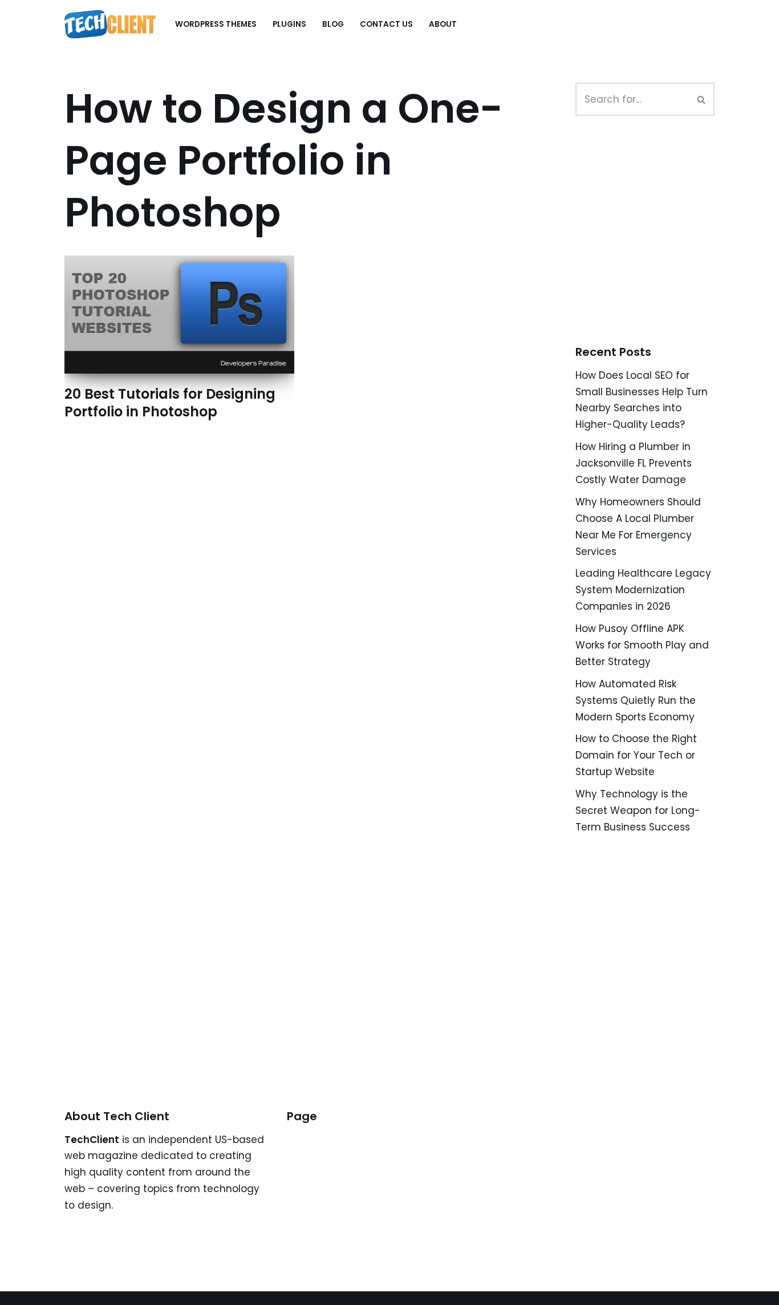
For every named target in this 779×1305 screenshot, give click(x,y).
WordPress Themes (216, 24)
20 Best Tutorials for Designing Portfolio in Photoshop (169, 402)
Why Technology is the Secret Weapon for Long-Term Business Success (637, 810)
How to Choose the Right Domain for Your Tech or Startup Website (636, 755)
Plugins (289, 24)
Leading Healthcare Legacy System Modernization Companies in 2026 (643, 589)
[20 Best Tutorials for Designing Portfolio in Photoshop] (179, 315)
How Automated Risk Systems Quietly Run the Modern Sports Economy (635, 700)
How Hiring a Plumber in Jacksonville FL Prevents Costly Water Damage (633, 463)
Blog (333, 24)
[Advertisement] (660, 243)
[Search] (702, 99)
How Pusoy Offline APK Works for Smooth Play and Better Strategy (642, 645)
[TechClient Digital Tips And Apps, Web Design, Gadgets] (110, 24)
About (443, 24)
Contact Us (386, 24)
